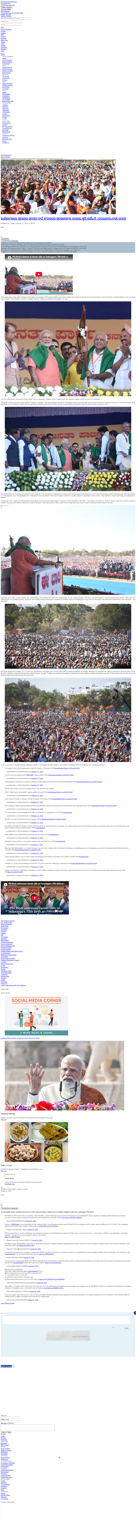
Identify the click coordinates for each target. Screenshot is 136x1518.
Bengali (3, 37)
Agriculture (4, 956)
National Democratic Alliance (10, 960)
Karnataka (4, 930)
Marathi (3, 45)
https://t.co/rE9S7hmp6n (12, 1237)
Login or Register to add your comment (13, 985)
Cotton (3, 965)
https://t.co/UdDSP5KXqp (48, 1279)
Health (3, 980)
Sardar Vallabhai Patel (8, 946)
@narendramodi (59, 768)
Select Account (6, 1366)
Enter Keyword (6, 18)
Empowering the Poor (8, 958)
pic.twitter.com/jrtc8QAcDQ (26, 1245)
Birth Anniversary (6, 924)
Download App (10, 1184)
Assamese (4, 47)
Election (3, 931)
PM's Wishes (5, 940)
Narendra (6, 9)
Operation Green (6, 971)
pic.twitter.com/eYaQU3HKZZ (72, 1217)
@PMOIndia (15, 1224)
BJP (2, 935)
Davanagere (4, 928)
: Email (5, 1419)
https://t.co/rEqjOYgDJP (72, 768)
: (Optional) (7, 1423)
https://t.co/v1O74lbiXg (51, 1226)
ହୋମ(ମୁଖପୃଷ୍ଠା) (6, 155)
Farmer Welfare (6, 949)
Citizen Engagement (7, 942)
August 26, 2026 (30, 1221)
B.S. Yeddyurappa (6, 922)
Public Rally (5, 926)
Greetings (4, 939)
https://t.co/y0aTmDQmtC (53, 1263)
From (3, 21)
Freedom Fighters (6, 947)
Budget (3, 969)
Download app (5, 3)
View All (3, 1119)
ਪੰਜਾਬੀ (3, 55)
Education (4, 982)
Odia (2, 51)
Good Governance (6, 944)
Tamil (2, 44)
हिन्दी (2, 35)
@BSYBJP (29, 775)
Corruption (4, 974)
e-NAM (3, 962)
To (2, 24)
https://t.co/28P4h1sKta (46, 1254)
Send (9, 1432)
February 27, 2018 (37, 771)
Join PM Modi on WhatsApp (10, 241)
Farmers (3, 933)
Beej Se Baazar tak (7, 964)
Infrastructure (5, 976)
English (3, 31)
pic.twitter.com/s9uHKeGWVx (54, 1288)
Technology (4, 967)
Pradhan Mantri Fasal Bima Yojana (12, 951)
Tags (2, 921)
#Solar (41, 1226)
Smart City (4, 983)
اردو (2, 53)
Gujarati (3, 33)
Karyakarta (4, 937)
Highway (4, 978)
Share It (3, 1313)
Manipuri (4, 49)
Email (4, 1415)
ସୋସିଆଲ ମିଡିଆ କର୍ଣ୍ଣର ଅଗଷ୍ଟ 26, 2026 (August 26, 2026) (20, 1038)
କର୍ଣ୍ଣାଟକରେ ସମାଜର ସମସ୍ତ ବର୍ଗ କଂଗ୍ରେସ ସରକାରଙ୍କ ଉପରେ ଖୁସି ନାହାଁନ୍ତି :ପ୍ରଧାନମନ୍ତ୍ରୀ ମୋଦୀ (63, 218)
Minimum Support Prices (9, 955)
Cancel (4, 1432)
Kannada (3, 38)
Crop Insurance (5, 953)
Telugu (3, 42)
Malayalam (4, 40)
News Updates (5, 157)
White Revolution (6, 973)
